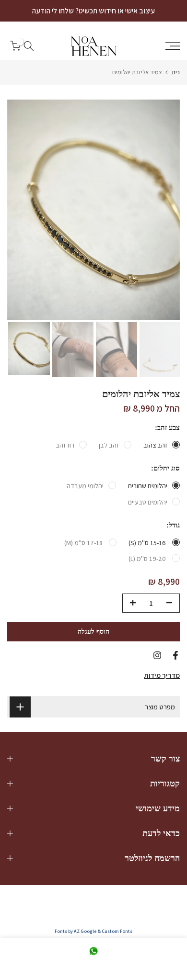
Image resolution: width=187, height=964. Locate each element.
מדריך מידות (162, 675)
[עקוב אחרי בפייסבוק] (175, 655)
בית (176, 72)
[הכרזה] (93, 10)
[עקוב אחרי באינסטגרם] (157, 655)
